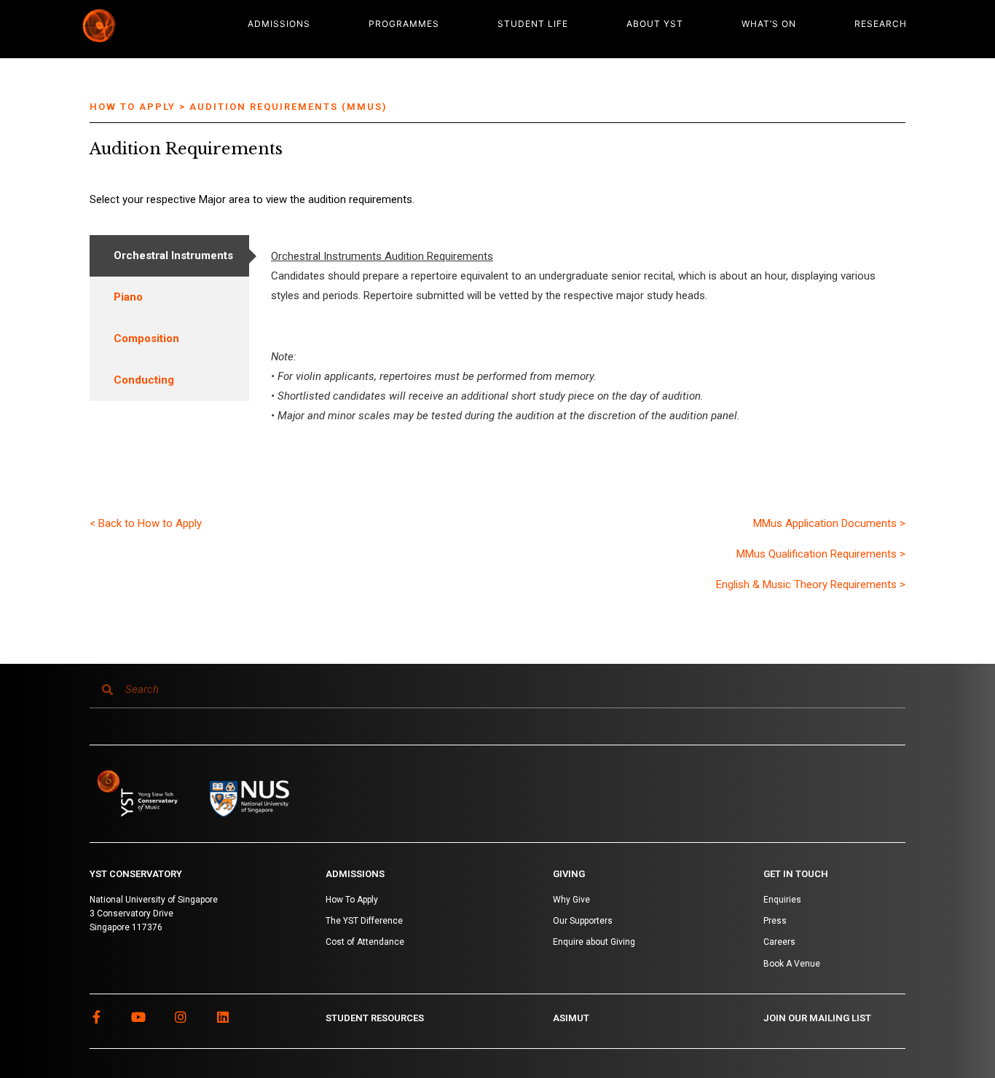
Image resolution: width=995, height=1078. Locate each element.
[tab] (169, 256)
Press (775, 921)
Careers (779, 942)
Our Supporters (583, 921)
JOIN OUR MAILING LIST (817, 1017)
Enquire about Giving (594, 942)
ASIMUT (571, 1017)
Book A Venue (791, 964)
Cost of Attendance (365, 942)
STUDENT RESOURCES (375, 1017)
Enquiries (782, 900)
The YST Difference (364, 921)
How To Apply (352, 900)
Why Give (571, 900)
